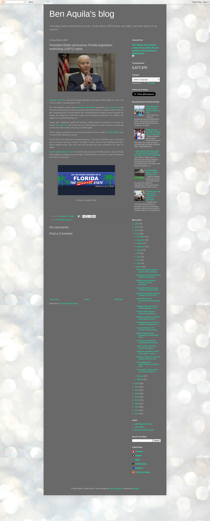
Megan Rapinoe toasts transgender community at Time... (147, 335)
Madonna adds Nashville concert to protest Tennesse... (146, 283)
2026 (137, 224)
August (140, 250)
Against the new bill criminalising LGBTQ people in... (148, 301)
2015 (137, 407)
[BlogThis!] (86, 216)
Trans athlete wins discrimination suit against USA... (147, 364)
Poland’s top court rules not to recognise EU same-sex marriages (153, 196)
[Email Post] (79, 216)
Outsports (139, 468)
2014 (137, 410)
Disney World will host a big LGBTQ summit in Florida (147, 289)
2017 (137, 400)
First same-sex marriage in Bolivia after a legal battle (153, 132)
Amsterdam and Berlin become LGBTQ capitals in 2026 (153, 110)
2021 (137, 387)
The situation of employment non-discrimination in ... (147, 371)
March (139, 267)
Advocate (139, 452)
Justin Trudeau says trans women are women (146, 347)
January (140, 379)
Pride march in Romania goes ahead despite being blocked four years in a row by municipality (147, 153)
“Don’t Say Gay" (61, 125)
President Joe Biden (57, 100)
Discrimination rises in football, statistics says (152, 172)
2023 (137, 234)
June (139, 257)
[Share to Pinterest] (94, 216)
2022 (137, 384)
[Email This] (83, 216)
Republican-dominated (86, 107)
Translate (151, 83)
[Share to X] (89, 216)
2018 (137, 397)
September (141, 247)
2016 (137, 404)
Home (87, 299)
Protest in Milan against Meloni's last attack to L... (147, 313)
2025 (137, 227)
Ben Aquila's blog (81, 14)
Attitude (138, 456)
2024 (137, 230)
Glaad (137, 460)
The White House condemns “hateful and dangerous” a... (148, 323)
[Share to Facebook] (91, 216)
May (138, 260)
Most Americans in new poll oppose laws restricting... (147, 271)
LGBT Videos (139, 427)
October (140, 243)
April (139, 263)
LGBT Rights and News (63, 220)
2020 (137, 390)
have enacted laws (112, 107)
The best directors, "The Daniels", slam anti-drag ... (147, 329)
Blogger (136, 489)
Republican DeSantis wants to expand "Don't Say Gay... (148, 294)
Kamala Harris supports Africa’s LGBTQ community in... (148, 276)
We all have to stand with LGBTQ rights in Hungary (147, 342)
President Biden (113, 132)
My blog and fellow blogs (144, 430)
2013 (137, 414)
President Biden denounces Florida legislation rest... (147, 307)
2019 (137, 394)
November (141, 240)
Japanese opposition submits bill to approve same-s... (147, 352)
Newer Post (54, 299)
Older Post (119, 299)
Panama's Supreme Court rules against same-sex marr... (148, 358)
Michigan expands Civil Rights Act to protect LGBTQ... (148, 318)
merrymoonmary (115, 489)
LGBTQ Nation (141, 464)
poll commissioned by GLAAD (63, 152)
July (138, 253)
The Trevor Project (142, 472)
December (141, 237)
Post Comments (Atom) (69, 304)
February (140, 376)
